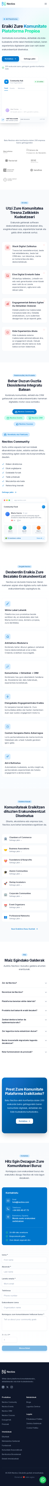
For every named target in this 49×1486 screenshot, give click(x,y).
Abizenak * (6, 1267)
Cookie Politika (32, 1428)
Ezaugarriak (6, 1420)
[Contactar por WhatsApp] (42, 1479)
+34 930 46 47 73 (20, 1210)
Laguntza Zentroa (33, 1407)
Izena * (5, 1255)
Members (21, 88)
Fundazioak (6, 1445)
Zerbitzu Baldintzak (34, 1423)
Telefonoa (6, 1291)
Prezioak (5, 1424)
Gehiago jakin (29, 59)
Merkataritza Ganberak (11, 1441)
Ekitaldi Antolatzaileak (10, 1459)
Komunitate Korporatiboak (12, 1450)
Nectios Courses (26, 424)
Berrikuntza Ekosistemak (11, 1454)
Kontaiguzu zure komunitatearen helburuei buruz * (23, 1314)
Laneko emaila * (9, 1279)
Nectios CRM (37, 418)
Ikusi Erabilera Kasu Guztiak (23, 929)
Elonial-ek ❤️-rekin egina (24, 1477)
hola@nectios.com (20, 1202)
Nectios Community (26, 412)
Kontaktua (9, 59)
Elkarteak (5, 1437)
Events (12, 88)
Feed (6, 88)
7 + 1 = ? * (6, 1335)
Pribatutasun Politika (34, 1419)
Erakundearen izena (10, 1302)
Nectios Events (16, 418)
